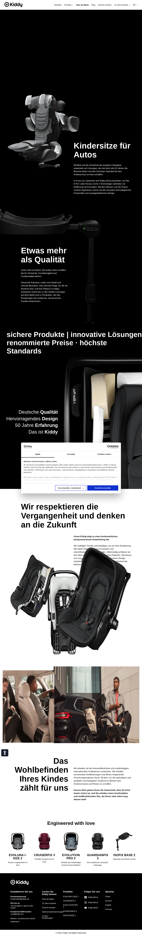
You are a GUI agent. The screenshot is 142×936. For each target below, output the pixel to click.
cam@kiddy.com (16, 914)
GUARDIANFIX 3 (70, 911)
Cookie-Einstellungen (47, 917)
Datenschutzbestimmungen (53, 912)
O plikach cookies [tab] (104, 454)
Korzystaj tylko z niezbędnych (69, 488)
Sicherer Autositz (48, 908)
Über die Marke (48, 899)
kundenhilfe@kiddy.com (19, 899)
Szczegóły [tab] (71, 454)
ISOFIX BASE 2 (69, 915)
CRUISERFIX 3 (69, 901)
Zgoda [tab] (37, 454)
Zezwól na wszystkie (103, 488)
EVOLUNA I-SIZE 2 (71, 897)
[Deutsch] (135, 4)
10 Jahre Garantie (49, 903)
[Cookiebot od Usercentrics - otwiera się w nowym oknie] (108, 447)
